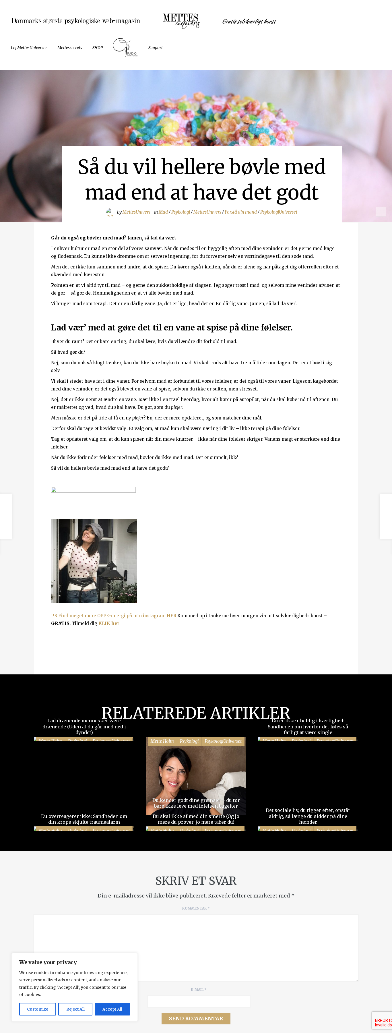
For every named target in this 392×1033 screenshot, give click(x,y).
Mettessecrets (69, 47)
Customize (37, 1009)
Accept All (112, 1009)
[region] (74, 987)
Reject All (75, 1009)
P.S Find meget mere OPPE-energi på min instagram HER (113, 615)
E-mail (199, 989)
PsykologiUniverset (278, 212)
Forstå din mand (241, 212)
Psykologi (180, 212)
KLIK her (108, 623)
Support (155, 47)
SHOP (97, 47)
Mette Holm (162, 741)
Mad (163, 212)
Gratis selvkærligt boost (248, 21)
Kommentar (196, 908)
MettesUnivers (136, 212)
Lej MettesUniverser (29, 47)
